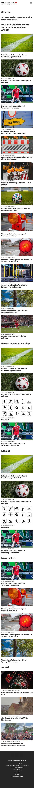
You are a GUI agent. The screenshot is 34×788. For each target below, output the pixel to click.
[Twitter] (17, 755)
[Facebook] (12, 755)
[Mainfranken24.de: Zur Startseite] (9, 3)
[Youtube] (22, 755)
